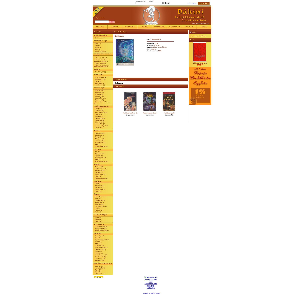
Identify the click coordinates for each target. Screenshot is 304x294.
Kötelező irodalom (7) (101, 58)
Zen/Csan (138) (99, 96)
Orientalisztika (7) (100, 200)
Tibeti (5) (97, 49)
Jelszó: (151, 1)
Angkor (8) (98, 212)
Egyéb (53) (98, 191)
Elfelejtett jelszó (192, 3)
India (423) (97, 130)
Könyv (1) (98, 81)
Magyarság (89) (99, 120)
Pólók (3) (97, 69)
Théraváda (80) (99, 92)
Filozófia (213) (99, 110)
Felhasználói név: (141, 1)
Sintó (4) (97, 183)
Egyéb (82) (98, 144)
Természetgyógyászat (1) (102, 230)
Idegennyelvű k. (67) (100, 41)
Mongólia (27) (99, 210)
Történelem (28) (99, 154)
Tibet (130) (97, 149)
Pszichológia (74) (100, 258)
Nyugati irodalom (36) (101, 255)
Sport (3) (97, 238)
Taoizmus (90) (99, 167)
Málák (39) (98, 272)
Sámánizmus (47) (100, 118)
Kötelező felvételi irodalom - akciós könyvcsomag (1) (102, 60)
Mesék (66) (98, 251)
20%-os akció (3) (100, 38)
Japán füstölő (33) (100, 79)
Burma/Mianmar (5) (100, 197)
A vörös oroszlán (169, 113)
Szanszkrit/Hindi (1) (101, 51)
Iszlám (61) (98, 114)
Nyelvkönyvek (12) (100, 157)
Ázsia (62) (97, 194)
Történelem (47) (99, 185)
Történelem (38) (99, 170)
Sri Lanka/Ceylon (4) (101, 206)
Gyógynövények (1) (101, 226)
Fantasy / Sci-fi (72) (101, 249)
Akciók (144, 26)
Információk (159, 26)
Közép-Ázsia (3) (99, 204)
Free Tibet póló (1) (100, 72)
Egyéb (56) (98, 176)
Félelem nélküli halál (200, 63)
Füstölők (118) (99, 74)
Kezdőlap (100, 26)
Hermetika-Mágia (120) (101, 126)
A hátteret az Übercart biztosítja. (152, 293)
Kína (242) (97, 164)
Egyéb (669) (97, 233)
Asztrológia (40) (99, 236)
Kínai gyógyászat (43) (101, 178)
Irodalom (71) (99, 172)
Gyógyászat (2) (99, 224)
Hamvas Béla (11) (100, 124)
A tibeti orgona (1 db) (149, 113)
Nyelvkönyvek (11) (100, 174)
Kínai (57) (98, 219)
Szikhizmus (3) (99, 135)
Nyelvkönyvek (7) (100, 142)
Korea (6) (98, 198)
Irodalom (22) (99, 155)
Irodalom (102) (99, 140)
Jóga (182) (98, 137)
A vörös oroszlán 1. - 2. (130, 113)
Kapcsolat (189, 26)
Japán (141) (97, 181)
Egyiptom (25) (99, 108)
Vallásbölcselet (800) (101, 106)
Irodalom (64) (99, 187)
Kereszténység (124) (101, 112)
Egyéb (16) (98, 221)
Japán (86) (98, 217)
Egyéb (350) (98, 127)
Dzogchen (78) (99, 100)
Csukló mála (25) (100, 273)
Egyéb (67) (98, 159)
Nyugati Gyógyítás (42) (102, 239)
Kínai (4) (97, 45)
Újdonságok (130, 26)
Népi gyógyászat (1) (101, 228)
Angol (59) (98, 43)
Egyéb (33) (98, 243)
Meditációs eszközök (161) (103, 263)
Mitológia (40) (99, 253)
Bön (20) (97, 152)
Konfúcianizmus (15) (101, 168)
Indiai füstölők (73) (100, 77)
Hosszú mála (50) (100, 268)
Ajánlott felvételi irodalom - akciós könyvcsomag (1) (102, 65)
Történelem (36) (99, 122)
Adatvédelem (174, 26)
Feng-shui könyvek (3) (101, 247)
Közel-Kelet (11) (99, 202)
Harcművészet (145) (100, 215)
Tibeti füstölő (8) (99, 83)
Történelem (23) (99, 139)
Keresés (204, 26)
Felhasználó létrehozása (204, 3)
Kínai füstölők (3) (100, 85)
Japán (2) (98, 47)
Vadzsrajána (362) (100, 98)
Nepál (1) (97, 208)
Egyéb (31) (98, 270)
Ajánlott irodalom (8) (101, 63)
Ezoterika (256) (99, 245)
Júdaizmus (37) (99, 116)
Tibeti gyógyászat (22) (101, 161)
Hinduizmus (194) (100, 133)
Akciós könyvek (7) (100, 35)
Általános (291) (99, 90)
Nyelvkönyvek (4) (100, 189)
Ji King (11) (98, 241)
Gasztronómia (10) (100, 257)
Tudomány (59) (99, 260)
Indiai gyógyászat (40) (101, 146)
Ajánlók (114, 26)
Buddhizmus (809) (99, 88)
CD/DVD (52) (99, 266)
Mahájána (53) (99, 94)
